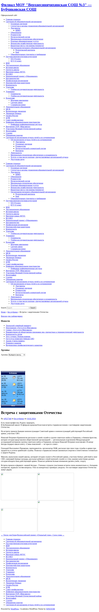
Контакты (19, 151)
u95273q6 (7, 419)
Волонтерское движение (16, 111)
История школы (12, 67)
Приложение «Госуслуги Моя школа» (21, 328)
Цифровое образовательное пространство (23, 122)
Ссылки (9, 133)
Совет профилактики (14, 120)
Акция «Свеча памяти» (15, 341)
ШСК (8, 109)
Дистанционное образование (18, 65)
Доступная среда (17, 159)
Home (3, 312)
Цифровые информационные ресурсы (26, 124)
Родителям (10, 98)
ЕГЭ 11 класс (16, 61)
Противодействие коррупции (18, 83)
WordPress (15, 609)
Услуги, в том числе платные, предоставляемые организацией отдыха (39, 157)
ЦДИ (8, 118)
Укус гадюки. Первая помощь (18, 336)
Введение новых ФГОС (15, 72)
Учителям (10, 87)
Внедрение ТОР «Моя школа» (18, 127)
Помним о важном (13, 343)
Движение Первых (13, 113)
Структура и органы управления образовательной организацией (37, 26)
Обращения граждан (14, 135)
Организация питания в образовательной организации (33, 48)
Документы (15, 28)
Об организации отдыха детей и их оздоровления (31, 140)
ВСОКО (9, 74)
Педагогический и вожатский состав (30, 148)
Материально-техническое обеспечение (27, 39)
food (17, 52)
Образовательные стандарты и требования (28, 54)
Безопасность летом (14, 334)
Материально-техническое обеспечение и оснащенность (34, 155)
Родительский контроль (25, 50)
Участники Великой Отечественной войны (24, 129)
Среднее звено (17, 102)
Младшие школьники (19, 100)
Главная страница (13, 19)
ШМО (18, 30)
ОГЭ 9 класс (16, 59)
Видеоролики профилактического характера (24, 345)
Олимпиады (16, 94)
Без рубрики (13, 312)
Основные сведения (19, 24)
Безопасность (11, 85)
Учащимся (10, 92)
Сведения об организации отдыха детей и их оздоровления (30, 137)
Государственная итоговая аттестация (21, 57)
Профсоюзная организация (17, 81)
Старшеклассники (18, 105)
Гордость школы (12, 70)
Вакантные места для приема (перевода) (27, 46)
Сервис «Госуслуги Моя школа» (19, 330)
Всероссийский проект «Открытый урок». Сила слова (40, 535)
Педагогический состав (20, 37)
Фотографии (11, 131)
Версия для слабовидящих (12, 316)
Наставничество (12, 78)
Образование (16, 32)
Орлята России (12, 116)
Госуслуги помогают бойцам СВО (20, 339)
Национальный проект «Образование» (22, 76)
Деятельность (16, 153)
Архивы (4, 355)
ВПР (8, 63)
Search (3, 308)
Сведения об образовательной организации (24, 22)
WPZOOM (50, 609)
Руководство (16, 35)
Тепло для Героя (9, 535)
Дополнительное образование (18, 107)
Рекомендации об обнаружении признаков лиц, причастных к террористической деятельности (45, 332)
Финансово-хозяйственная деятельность (27, 43)
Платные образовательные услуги (25, 41)
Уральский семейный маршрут (18, 326)
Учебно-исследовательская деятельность (27, 89)
